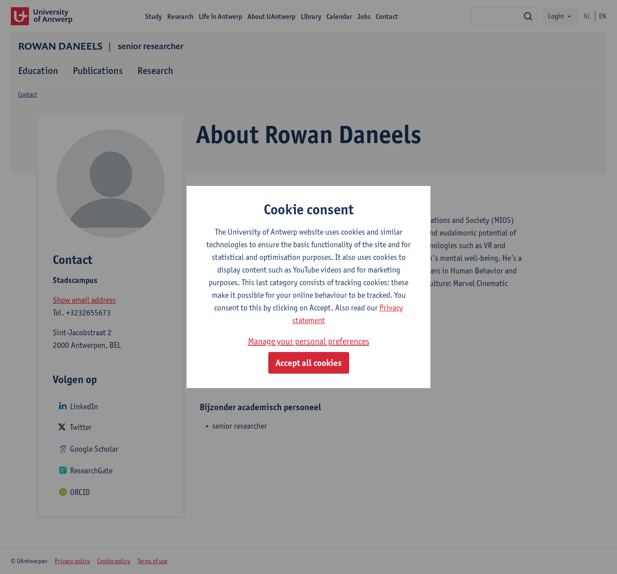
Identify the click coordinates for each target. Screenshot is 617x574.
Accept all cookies (309, 362)
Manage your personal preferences (308, 341)
